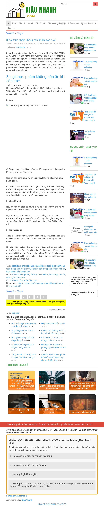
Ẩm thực (34, 275)
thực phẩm (57, 266)
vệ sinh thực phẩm (29, 269)
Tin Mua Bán (17, 23)
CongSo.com (12, 280)
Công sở (20, 33)
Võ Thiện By (20, 47)
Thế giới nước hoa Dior (89, 133)
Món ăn (62, 275)
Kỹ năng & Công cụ (88, 23)
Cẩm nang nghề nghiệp (57, 23)
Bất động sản (73, 23)
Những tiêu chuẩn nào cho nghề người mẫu (90, 229)
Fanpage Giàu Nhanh (16, 496)
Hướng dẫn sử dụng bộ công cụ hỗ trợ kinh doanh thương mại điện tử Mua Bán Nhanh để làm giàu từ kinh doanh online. (51, 485)
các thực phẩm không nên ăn (52, 269)
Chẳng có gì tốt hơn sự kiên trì (90, 195)
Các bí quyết (40, 23)
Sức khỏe (43, 275)
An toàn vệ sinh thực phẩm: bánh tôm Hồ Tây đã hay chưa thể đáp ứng (53, 357)
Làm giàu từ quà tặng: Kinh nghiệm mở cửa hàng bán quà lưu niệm (82, 385)
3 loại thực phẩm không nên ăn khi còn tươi (30, 40)
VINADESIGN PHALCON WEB (52, 504)
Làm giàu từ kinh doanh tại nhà (52, 411)
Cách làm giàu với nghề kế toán (22, 411)
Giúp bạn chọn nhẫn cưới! (53, 323)
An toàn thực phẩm (20, 275)
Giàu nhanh (12, 28)
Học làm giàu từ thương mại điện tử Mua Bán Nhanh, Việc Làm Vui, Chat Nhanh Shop (21, 384)
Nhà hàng (53, 275)
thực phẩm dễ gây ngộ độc (18, 272)
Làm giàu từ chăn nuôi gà (82, 412)
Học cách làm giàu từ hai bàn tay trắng (32, 456)
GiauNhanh (26, 500)
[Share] (11, 297)
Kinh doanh (28, 23)
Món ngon (10, 277)
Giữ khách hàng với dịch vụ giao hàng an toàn (90, 98)
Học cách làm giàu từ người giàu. (29, 465)
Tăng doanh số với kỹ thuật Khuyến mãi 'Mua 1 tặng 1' (90, 116)
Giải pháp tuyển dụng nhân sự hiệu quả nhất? (90, 47)
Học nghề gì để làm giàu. (25, 474)
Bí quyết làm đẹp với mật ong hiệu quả (90, 81)
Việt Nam (20, 277)
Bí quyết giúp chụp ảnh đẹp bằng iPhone (52, 387)
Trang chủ (10, 33)
